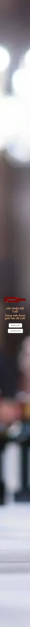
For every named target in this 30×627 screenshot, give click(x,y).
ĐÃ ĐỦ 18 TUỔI (15, 325)
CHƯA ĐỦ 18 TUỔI (15, 331)
